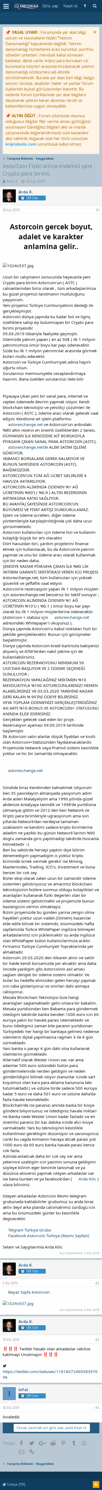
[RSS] (96, 1484)
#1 (97, 210)
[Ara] (94, 6)
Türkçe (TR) (15, 1484)
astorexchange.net (25, 424)
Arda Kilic (87, 1179)
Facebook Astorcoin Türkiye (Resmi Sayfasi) (48, 1235)
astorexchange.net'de (28, 447)
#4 (97, 1408)
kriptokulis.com (20, 144)
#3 (97, 1340)
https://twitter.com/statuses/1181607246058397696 (50, 1374)
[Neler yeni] (85, 6)
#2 (97, 1283)
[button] (6, 6)
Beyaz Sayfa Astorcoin (29, 1292)
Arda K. (12, 181)
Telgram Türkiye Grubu (29, 1230)
